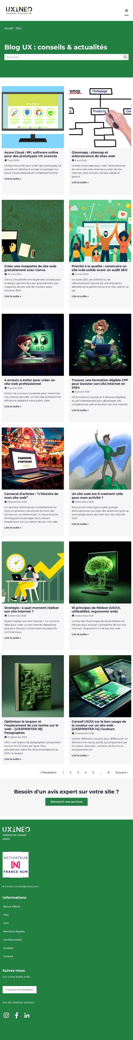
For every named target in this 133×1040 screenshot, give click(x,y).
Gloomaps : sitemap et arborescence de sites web (93, 154)
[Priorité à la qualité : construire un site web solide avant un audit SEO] (100, 231)
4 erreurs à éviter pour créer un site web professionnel (29, 382)
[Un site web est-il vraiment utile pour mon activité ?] (100, 459)
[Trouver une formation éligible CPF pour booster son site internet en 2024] (100, 345)
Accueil (8, 28)
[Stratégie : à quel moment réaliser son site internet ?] (33, 572)
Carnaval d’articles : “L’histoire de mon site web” (31, 496)
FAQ (6, 914)
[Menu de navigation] (126, 10)
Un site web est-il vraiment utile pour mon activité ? (97, 496)
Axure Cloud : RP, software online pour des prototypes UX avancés (31, 154)
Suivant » (122, 772)
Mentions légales (14, 931)
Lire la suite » (12, 178)
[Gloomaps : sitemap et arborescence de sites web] (100, 117)
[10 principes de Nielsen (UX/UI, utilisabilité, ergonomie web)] (100, 572)
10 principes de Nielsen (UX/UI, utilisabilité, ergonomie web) (96, 610)
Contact (8, 956)
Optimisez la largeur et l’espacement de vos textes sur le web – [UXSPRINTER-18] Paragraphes (31, 727)
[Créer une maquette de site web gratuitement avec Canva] (33, 231)
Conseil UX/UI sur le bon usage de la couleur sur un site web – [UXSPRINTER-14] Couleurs (99, 725)
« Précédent (48, 772)
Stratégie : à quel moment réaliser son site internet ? (31, 610)
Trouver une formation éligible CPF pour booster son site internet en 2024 (100, 383)
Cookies (8, 948)
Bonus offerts (11, 906)
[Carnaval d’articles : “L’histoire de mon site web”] (33, 459)
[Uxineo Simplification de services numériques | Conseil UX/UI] (19, 10)
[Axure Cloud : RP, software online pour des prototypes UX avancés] (33, 117)
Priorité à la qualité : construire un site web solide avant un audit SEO (99, 268)
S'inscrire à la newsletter (19, 989)
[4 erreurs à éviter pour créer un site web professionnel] (33, 345)
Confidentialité (12, 939)
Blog (19, 28)
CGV (6, 923)
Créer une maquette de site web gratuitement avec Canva (30, 268)
